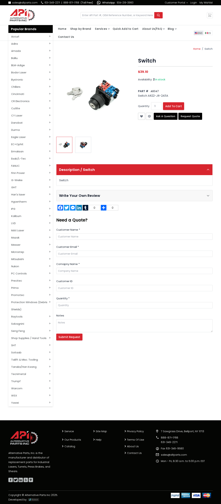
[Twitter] (15, 480)
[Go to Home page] (22, 15)
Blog (171, 29)
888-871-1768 (71, 2)
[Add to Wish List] (141, 116)
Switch (209, 49)
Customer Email (67, 247)
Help (99, 439)
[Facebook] (10, 480)
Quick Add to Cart (125, 29)
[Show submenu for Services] (109, 29)
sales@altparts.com (25, 2)
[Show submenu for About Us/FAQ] (164, 29)
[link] (176, 2)
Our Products (72, 439)
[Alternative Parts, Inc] (24, 438)
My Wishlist (206, 2)
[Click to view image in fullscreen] (93, 95)
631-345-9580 (172, 448)
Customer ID (64, 281)
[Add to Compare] (149, 116)
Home (62, 29)
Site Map (101, 431)
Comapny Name (68, 264)
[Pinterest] (31, 480)
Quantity (143, 106)
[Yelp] (26, 480)
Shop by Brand (80, 29)
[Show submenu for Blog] (175, 29)
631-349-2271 (52, 2)
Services (101, 29)
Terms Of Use (135, 439)
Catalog (69, 446)
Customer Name (68, 230)
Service (69, 431)
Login (193, 2)
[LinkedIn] (21, 480)
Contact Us (66, 37)
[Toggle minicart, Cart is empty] (210, 15)
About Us (133, 446)
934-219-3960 (125, 2)
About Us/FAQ (152, 29)
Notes (60, 315)
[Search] (158, 15)
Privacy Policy (135, 431)
